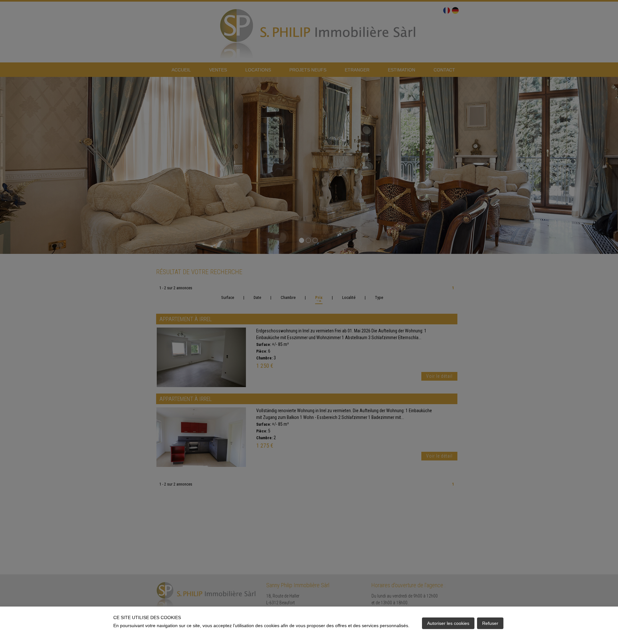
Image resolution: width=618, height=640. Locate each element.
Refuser (490, 623)
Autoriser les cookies (448, 623)
